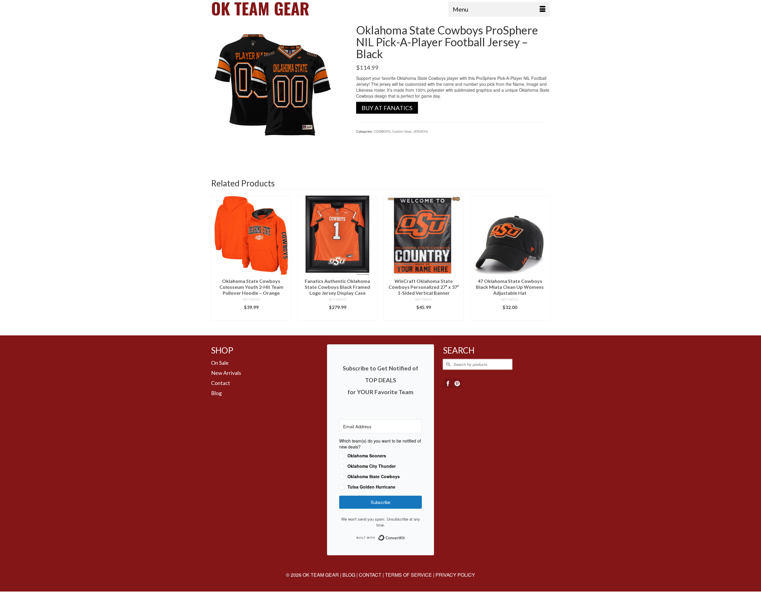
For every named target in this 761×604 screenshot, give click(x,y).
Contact (220, 383)
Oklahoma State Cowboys (374, 476)
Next (545, 261)
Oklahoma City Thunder (372, 466)
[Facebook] (448, 383)
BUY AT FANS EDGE (337, 316)
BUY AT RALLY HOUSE (510, 316)
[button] (380, 464)
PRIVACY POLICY (455, 574)
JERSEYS (420, 131)
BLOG (348, 574)
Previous (216, 261)
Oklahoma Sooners (367, 456)
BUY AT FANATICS (387, 107)
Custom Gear (401, 131)
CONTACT (370, 574)
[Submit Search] (447, 364)
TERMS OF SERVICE (408, 574)
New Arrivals (226, 373)
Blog (216, 393)
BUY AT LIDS (251, 316)
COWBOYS (382, 131)
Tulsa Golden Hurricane (371, 487)
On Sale (220, 362)
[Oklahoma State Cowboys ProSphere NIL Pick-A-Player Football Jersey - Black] (279, 91)
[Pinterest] (457, 383)
